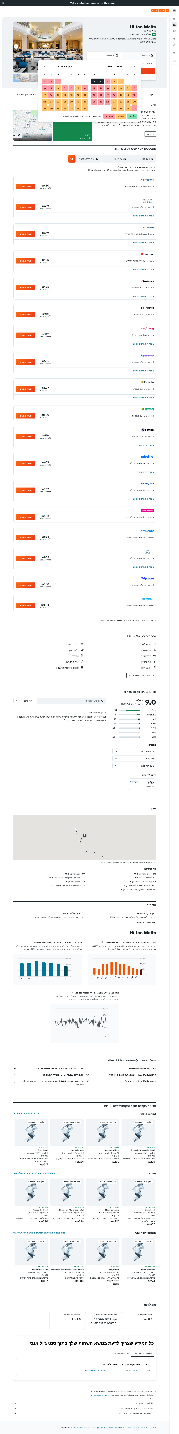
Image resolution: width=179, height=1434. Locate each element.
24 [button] (107, 101)
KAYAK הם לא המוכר (143, 1403)
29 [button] (121, 108)
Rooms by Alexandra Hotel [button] (143, 1150)
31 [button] (45, 108)
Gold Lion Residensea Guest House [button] (67, 1269)
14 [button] (128, 95)
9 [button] (114, 88)
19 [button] (94, 95)
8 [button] (121, 88)
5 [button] (94, 81)
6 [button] (134, 88)
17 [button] (108, 95)
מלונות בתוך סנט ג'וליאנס (95, 1370)
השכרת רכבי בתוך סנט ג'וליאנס (137, 1370)
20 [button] (134, 101)
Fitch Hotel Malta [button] (40, 1269)
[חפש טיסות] (174, 19)
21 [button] (128, 101)
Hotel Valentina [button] (77, 1150)
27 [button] (134, 108)
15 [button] (121, 95)
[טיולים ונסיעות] (174, 52)
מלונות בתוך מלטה (115, 1428)
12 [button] (94, 88)
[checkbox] (142, 784)
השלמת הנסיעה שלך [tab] (142, 1353)
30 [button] (114, 108)
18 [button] (101, 95)
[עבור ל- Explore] (174, 39)
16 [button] (114, 95)
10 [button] (107, 88)
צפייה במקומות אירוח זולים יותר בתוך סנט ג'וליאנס (35, 1173)
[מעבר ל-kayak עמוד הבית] (160, 10)
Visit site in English (79, 3)
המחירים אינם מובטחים (99, 1395)
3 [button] (107, 81)
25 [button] (101, 101)
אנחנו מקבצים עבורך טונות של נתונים (135, 1408)
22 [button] (121, 101)
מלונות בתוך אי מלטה (97, 1428)
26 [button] (94, 101)
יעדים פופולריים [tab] (122, 1353)
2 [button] (114, 81)
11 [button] (101, 88)
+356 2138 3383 (148, 42)
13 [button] (134, 95)
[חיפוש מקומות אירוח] (174, 25)
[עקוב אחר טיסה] (174, 44)
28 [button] (127, 108)
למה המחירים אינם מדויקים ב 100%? (136, 1413)
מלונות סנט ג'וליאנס (80, 1428)
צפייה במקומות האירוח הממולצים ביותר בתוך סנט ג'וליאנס (39, 1233)
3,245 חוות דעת (137, 34)
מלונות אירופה (130, 1428)
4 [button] (101, 81)
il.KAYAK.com (151, 1428)
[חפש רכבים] (174, 31)
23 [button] (114, 101)
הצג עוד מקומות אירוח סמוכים (26, 1113)
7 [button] (127, 88)
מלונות (140, 1428)
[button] (3, 3)
